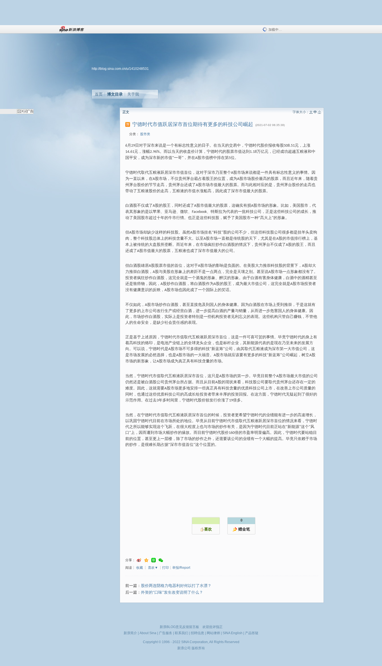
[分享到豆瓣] (153, 560)
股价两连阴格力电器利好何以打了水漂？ (176, 586)
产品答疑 (251, 633)
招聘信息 (197, 633)
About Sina (148, 633)
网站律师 (213, 633)
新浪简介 (130, 633)
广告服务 (165, 633)
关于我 (133, 94)
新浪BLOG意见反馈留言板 (179, 627)
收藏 (139, 568)
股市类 (145, 134)
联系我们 (181, 633)
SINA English (232, 633)
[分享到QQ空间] (146, 560)
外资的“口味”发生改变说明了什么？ (172, 592)
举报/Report (181, 568)
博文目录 (115, 94)
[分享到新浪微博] (139, 560)
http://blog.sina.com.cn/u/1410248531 (120, 69)
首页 (99, 94)
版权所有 (198, 648)
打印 (165, 568)
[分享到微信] (161, 560)
